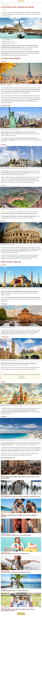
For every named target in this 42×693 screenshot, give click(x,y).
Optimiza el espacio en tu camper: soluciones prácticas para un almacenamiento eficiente (18, 610)
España (2, 475)
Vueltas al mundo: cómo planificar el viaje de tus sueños (16, 572)
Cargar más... (21, 613)
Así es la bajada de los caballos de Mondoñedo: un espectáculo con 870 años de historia (20, 477)
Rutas (7, 4)
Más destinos (3, 589)
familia (5, 141)
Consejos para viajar (5, 495)
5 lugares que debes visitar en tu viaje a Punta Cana (14, 590)
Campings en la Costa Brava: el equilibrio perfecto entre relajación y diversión (19, 516)
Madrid (8, 178)
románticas (20, 93)
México (14, 444)
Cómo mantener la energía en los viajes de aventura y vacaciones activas (20, 496)
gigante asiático (5, 211)
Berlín (28, 333)
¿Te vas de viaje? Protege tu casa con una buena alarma (16, 535)
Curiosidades (3, 4)
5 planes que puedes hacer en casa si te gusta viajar (15, 553)
